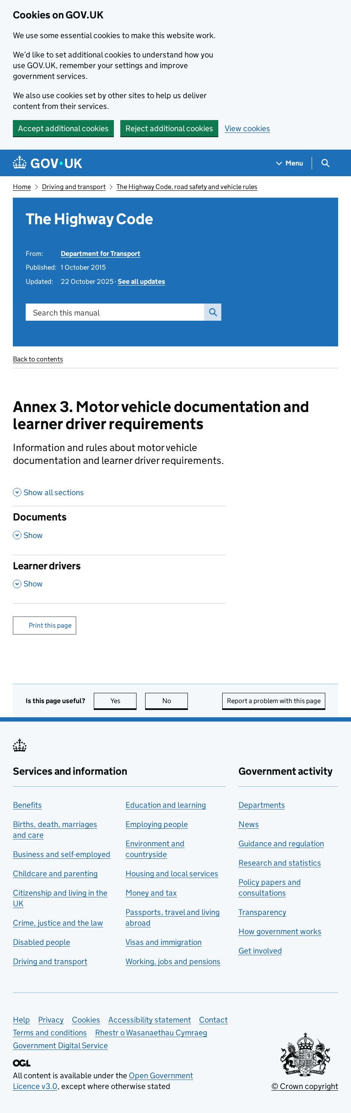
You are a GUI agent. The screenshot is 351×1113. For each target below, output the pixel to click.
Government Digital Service (60, 1045)
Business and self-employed (61, 854)
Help (21, 1020)
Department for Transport (100, 254)
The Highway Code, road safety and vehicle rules (186, 187)
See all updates (141, 281)
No (175, 701)
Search (212, 312)
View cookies (247, 128)
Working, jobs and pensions (172, 961)
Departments (261, 805)
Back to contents (38, 359)
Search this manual (66, 313)
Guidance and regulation (281, 843)
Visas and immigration (163, 942)
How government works (279, 931)
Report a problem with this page (274, 701)
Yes (123, 701)
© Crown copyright (304, 1086)
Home (22, 187)
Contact (213, 1020)
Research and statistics (279, 863)
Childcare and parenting (55, 873)
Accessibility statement (149, 1020)
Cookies (86, 1020)
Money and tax (151, 893)
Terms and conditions (50, 1033)
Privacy (51, 1020)
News (248, 824)
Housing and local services (171, 873)
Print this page (50, 625)
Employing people (156, 824)
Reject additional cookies (169, 128)
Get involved (260, 951)
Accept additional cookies (63, 128)
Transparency (262, 912)
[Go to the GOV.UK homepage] (47, 163)
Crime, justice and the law (58, 923)
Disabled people (41, 942)
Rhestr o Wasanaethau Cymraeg (151, 1033)
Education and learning (165, 805)
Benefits (27, 805)
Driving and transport (74, 187)
